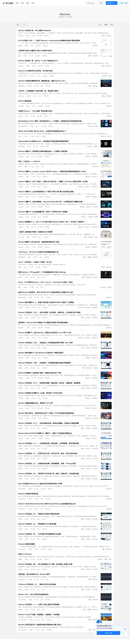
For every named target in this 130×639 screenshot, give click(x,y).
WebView (95, 337)
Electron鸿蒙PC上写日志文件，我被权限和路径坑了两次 (39, 242)
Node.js (95, 368)
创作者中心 (110, 3)
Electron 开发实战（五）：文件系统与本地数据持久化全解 (39, 534)
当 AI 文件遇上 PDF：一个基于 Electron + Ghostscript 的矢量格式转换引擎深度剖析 (49, 40)
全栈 (84, 257)
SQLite (96, 207)
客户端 (109, 287)
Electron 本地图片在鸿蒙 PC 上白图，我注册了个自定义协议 (40, 393)
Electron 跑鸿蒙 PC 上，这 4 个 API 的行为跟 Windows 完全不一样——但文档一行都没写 (51, 222)
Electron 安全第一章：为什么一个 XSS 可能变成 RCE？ (38, 61)
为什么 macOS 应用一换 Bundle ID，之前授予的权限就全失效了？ (42, 131)
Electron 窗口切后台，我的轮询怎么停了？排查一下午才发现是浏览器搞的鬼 (46, 413)
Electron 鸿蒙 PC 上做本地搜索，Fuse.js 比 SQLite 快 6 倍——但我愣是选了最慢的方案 (50, 202)
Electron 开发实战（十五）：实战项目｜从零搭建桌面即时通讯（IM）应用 (45, 343)
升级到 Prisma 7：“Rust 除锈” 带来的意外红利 (35, 111)
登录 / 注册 (108, 633)
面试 (110, 559)
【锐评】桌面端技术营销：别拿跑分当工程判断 (35, 232)
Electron (108, 35)
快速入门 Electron (25, 554)
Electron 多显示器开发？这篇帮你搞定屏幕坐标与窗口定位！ (40, 625)
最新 (106, 25)
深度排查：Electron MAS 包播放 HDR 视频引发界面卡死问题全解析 (43, 322)
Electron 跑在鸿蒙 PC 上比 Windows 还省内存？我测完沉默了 (41, 353)
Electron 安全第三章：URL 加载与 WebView (34, 30)
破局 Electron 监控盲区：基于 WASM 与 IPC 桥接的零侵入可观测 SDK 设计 (45, 292)
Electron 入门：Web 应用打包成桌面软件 (33, 594)
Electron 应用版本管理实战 (28, 494)
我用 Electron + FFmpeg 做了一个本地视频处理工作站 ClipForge (42, 272)
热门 (100, 25)
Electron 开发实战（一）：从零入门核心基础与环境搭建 (38, 604)
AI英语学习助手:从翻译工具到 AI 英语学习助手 (35, 51)
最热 (111, 25)
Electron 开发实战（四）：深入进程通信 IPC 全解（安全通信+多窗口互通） (46, 564)
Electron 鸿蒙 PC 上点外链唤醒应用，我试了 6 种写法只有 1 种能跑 (42, 212)
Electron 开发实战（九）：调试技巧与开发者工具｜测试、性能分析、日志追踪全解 (48, 473)
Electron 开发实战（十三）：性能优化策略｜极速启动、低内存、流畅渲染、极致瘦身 (49, 383)
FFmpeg (88, 277)
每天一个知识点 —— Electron (29, 161)
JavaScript (89, 317)
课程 (27, 3)
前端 (103, 35)
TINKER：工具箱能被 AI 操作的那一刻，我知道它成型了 (38, 91)
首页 (17, 3)
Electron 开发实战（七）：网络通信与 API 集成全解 (37, 524)
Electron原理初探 (24, 101)
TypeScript (95, 186)
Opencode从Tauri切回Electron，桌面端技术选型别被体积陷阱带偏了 (43, 141)
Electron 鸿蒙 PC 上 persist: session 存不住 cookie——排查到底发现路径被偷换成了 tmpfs (52, 171)
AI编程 (96, 146)
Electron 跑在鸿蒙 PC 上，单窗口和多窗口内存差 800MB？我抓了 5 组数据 (46, 302)
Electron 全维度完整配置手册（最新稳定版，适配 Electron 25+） (42, 81)
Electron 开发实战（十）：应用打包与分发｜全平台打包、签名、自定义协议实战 (47, 453)
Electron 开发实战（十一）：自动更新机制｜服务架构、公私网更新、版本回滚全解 (48, 443)
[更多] (126, 634)
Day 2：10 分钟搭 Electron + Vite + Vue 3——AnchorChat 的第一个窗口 (45, 282)
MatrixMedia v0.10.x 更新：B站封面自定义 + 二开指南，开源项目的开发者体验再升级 (50, 121)
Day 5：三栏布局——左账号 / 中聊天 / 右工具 (35, 262)
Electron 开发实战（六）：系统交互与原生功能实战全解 (38, 514)
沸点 (22, 3)
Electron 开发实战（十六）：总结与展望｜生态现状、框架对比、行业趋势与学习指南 (49, 312)
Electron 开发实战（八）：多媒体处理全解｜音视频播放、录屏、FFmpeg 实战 (47, 463)
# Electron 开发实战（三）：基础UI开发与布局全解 (37, 584)
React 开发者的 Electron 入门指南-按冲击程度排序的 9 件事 (40, 484)
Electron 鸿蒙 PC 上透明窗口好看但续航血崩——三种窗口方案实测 (42, 151)
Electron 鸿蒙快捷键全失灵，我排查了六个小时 (35, 403)
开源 (96, 126)
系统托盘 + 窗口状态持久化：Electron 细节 (34, 574)
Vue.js (103, 267)
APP (33, 3)
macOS (102, 136)
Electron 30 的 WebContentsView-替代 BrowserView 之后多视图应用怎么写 (47, 504)
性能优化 (95, 307)
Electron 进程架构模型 (26, 544)
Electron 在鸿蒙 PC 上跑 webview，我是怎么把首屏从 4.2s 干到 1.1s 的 (44, 333)
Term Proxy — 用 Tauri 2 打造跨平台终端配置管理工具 (38, 252)
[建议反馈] (126, 629)
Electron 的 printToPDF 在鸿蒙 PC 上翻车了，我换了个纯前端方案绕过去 (45, 433)
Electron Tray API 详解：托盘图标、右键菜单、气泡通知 (39, 614)
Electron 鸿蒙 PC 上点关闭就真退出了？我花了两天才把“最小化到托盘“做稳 (46, 192)
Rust (96, 237)
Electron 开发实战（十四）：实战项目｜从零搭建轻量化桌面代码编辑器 (44, 363)
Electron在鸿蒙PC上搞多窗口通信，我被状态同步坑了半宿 (39, 373)
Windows (95, 227)
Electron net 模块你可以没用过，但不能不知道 (35, 71)
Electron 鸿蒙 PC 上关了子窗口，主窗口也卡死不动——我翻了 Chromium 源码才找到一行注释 (53, 181)
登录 (123, 3)
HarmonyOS (89, 156)
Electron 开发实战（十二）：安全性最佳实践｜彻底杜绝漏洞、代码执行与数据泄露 (48, 423)
